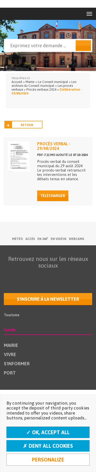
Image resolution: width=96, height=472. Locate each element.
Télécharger (52, 196)
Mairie (11, 345)
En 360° (42, 239)
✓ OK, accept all (48, 432)
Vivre (10, 354)
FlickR (47, 275)
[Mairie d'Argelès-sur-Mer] (15, 13)
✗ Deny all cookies (48, 446)
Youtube (36, 275)
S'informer (17, 363)
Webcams (76, 239)
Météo (17, 239)
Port (10, 373)
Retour (27, 125)
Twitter (25, 275)
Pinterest (79, 275)
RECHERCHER (83, 45)
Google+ (68, 275)
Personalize (48, 460)
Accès (30, 239)
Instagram (58, 275)
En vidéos (58, 239)
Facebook (14, 275)
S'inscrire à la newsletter (48, 299)
